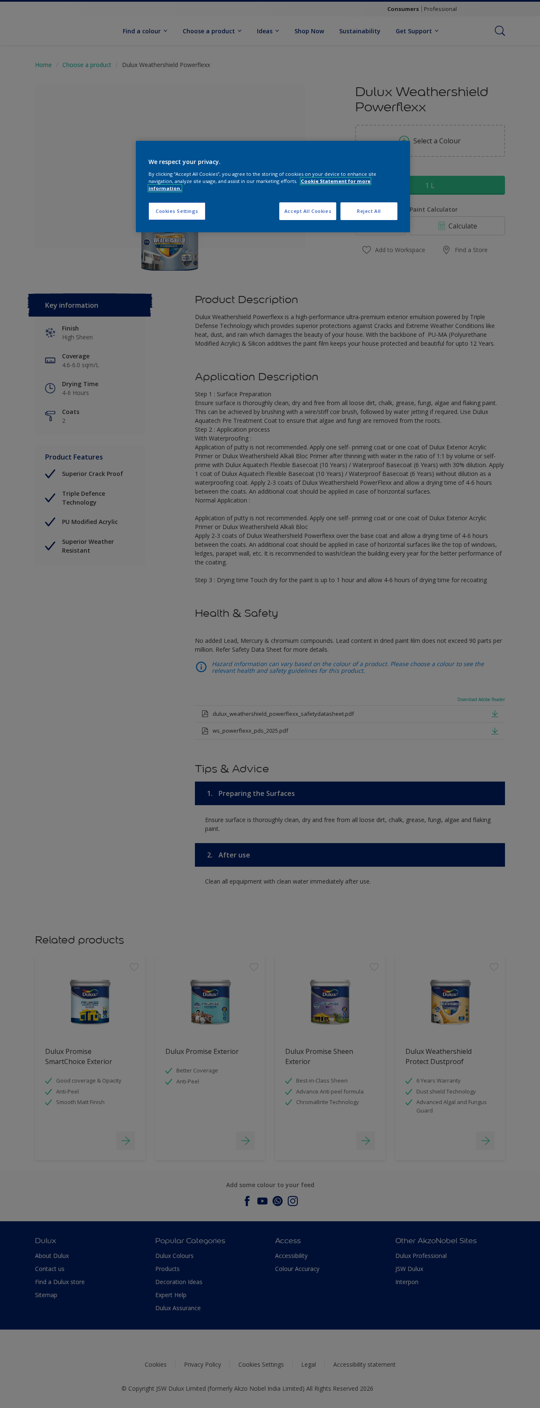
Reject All (369, 211)
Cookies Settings (177, 211)
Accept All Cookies (307, 211)
